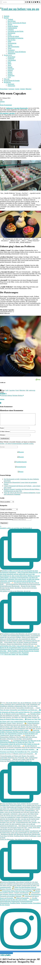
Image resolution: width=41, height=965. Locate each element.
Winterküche (11, 53)
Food (17, 390)
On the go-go (8, 55)
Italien (9, 63)
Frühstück (11, 29)
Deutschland (11, 57)
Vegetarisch (11, 50)
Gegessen (11, 89)
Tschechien (11, 75)
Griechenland (12, 60)
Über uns (6, 79)
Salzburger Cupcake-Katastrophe (17, 108)
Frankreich (11, 58)
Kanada (10, 67)
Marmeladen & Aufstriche (15, 38)
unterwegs (32, 390)
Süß (27, 390)
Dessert (10, 24)
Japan (9, 65)
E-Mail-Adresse (5, 431)
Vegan (9, 48)
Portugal (10, 70)
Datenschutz (11, 85)
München (28, 89)
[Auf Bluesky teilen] (4, 394)
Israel (9, 62)
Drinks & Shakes (13, 26)
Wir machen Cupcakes (7, 113)
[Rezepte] (20, 457)
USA (9, 77)
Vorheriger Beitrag (6, 395)
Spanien (10, 74)
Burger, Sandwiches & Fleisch (17, 23)
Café (6, 390)
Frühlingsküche (12, 28)
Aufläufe (10, 19)
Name (2, 428)
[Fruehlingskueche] (20, 462)
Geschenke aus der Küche (15, 31)
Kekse (9, 34)
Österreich (11, 68)
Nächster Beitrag (17, 395)
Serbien (10, 72)
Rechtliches (7, 82)
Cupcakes (12, 390)
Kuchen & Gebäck (13, 36)
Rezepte (6, 17)
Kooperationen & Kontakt (12, 80)
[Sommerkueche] (20, 466)
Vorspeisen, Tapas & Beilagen (17, 51)
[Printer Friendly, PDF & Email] (38, 379)
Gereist (17, 89)
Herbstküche (11, 33)
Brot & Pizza (11, 21)
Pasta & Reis (11, 40)
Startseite (6, 16)
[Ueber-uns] (20, 452)
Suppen (10, 45)
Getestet (22, 89)
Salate (9, 41)
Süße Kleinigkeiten (13, 46)
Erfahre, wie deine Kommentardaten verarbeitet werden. (17, 443)
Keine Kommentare (6, 105)
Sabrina (2, 101)
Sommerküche (12, 43)
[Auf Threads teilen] (5, 394)
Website (2, 435)
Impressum (11, 84)
